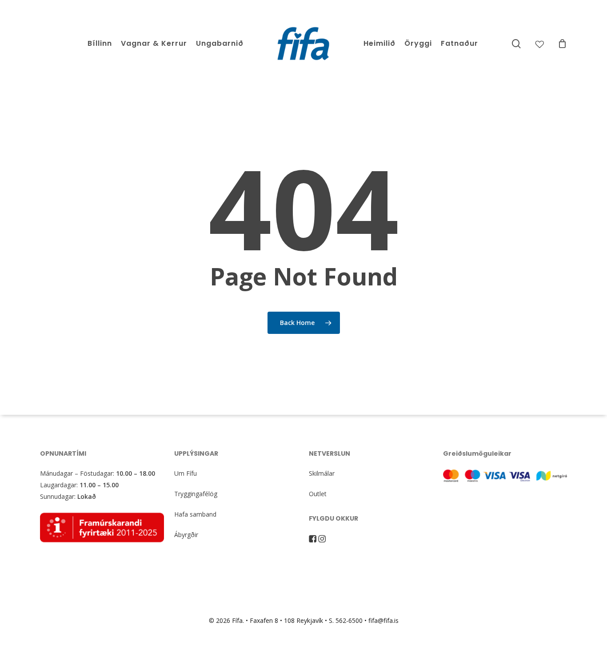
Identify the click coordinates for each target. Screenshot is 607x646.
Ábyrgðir (186, 534)
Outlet (318, 494)
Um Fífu (185, 473)
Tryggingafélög (195, 494)
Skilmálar (322, 473)
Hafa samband (195, 514)
